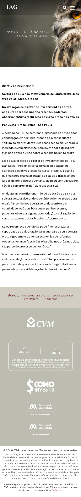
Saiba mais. (57, 490)
